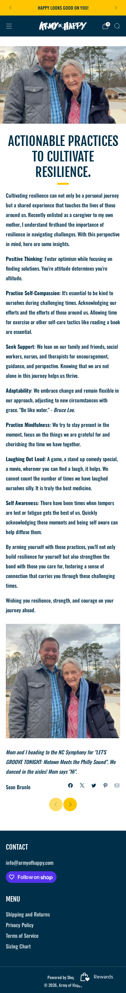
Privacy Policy (20, 925)
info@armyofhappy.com (29, 862)
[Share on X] (82, 785)
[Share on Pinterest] (105, 785)
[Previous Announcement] (10, 8)
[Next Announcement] (116, 8)
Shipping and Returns (28, 914)
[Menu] (9, 26)
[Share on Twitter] (93, 785)
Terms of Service (22, 935)
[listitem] (63, 8)
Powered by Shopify (63, 977)
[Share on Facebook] (70, 785)
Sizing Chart (18, 946)
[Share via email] (117, 785)
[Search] (117, 26)
